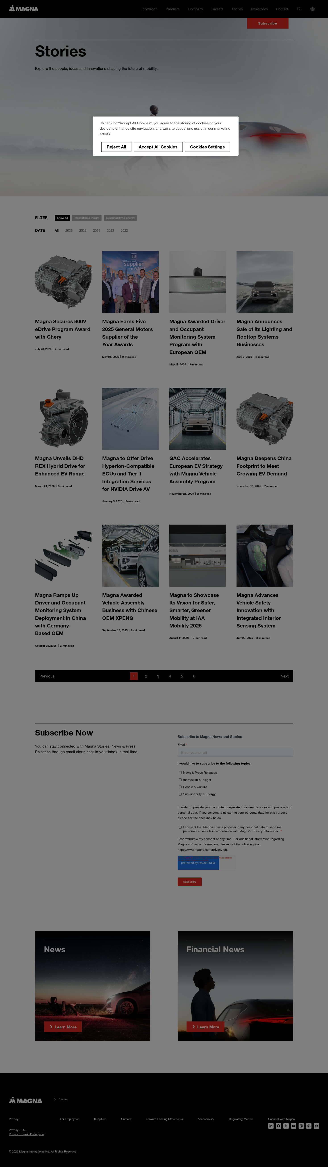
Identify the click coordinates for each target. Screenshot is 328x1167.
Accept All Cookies (158, 146)
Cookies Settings (207, 146)
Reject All (116, 146)
